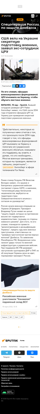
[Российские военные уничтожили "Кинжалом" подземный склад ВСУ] (20, 273)
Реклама (12, 366)
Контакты (19, 366)
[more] (36, 174)
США (16, 317)
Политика (13, 347)
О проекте (5, 366)
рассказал (8, 167)
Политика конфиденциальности (12, 369)
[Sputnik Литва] (6, 17)
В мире (33, 313)
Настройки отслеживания (10, 386)
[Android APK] (7, 392)
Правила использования (10, 372)
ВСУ (11, 317)
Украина (4, 317)
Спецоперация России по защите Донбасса (18, 291)
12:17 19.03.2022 (7, 56)
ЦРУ (22, 317)
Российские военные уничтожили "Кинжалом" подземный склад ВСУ (16, 299)
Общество (24, 347)
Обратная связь (6, 383)
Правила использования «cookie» (13, 375)
